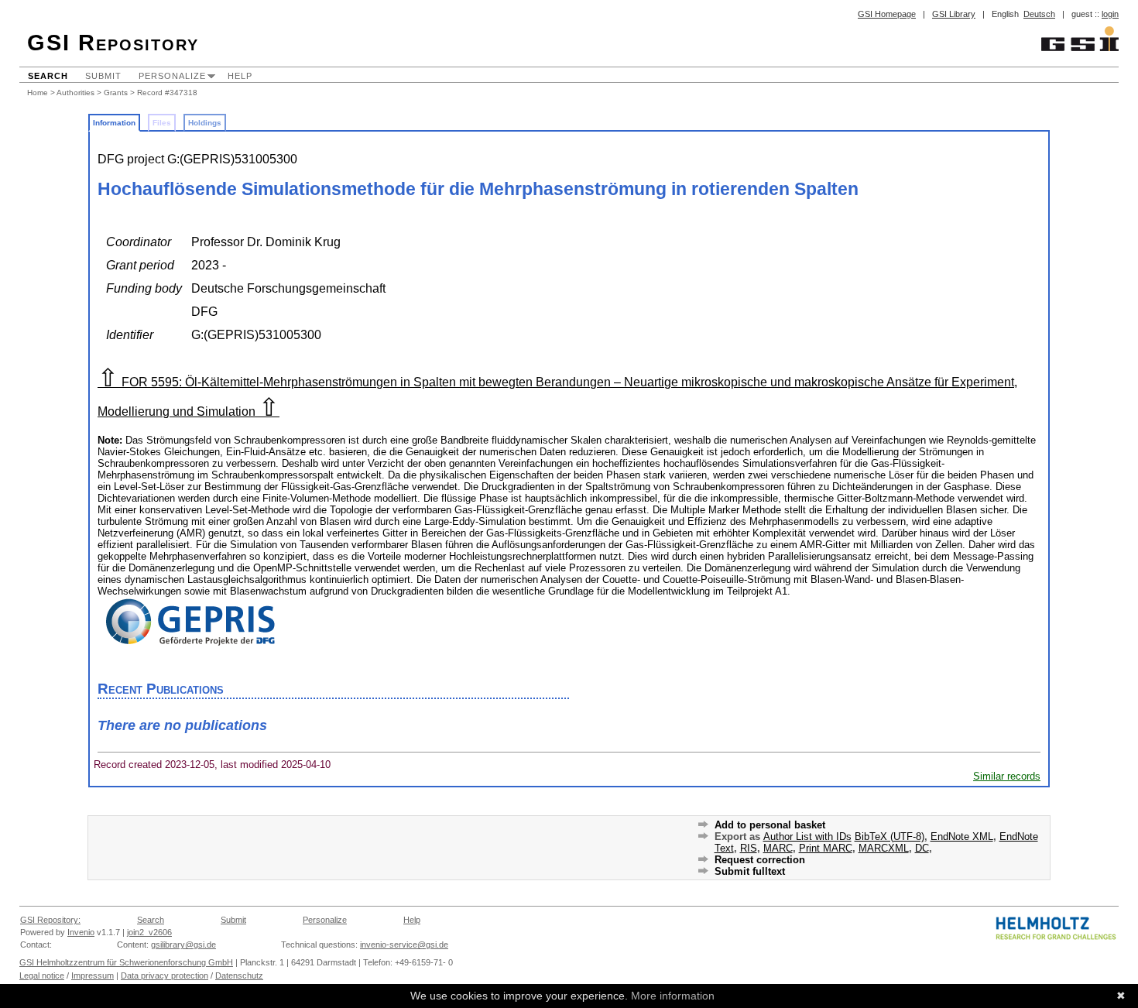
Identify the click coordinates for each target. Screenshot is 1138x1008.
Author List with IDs (807, 836)
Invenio (80, 932)
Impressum (92, 975)
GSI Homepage (887, 14)
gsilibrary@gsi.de (183, 944)
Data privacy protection (164, 975)
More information (673, 995)
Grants (116, 92)
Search (48, 76)
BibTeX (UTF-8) (889, 836)
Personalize (172, 76)
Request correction (760, 860)
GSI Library (953, 14)
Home (37, 92)
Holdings (204, 122)
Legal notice (41, 975)
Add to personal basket (770, 825)
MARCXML (884, 848)
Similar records (1006, 776)
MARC (778, 848)
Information (114, 122)
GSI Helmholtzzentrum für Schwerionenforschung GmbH (126, 962)
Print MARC (825, 848)
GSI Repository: (50, 919)
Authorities (75, 92)
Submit (103, 76)
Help (240, 76)
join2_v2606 (149, 932)
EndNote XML (962, 836)
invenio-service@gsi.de (404, 944)
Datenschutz (239, 975)
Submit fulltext (750, 871)
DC (922, 848)
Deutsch (1039, 14)
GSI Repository (113, 42)
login (1110, 14)
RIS (748, 848)
